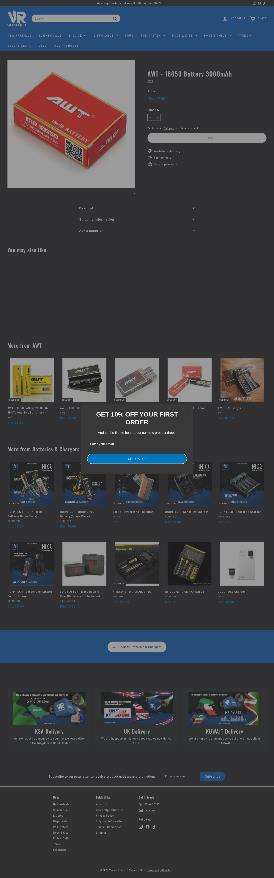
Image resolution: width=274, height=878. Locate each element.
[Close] (188, 408)
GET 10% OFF (137, 459)
